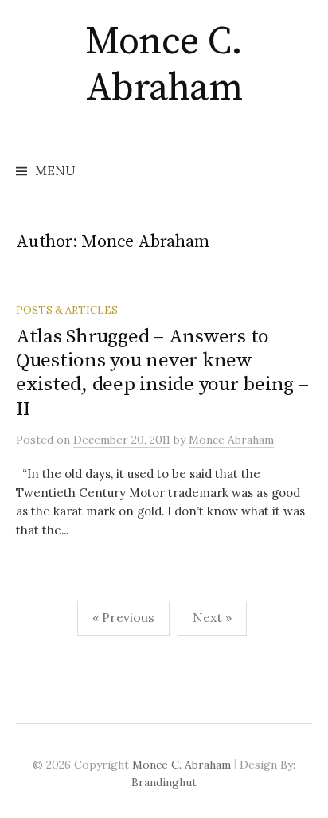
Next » (212, 617)
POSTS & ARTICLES (67, 309)
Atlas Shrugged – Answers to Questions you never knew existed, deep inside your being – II (162, 372)
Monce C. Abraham (163, 65)
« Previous (123, 617)
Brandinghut (164, 782)
